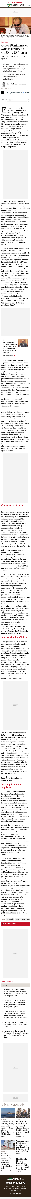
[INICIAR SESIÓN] (29, 5)
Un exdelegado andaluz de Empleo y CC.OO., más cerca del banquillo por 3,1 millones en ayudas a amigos (10, 348)
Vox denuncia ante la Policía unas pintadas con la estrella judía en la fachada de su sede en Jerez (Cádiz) (22, 1146)
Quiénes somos (10, 1186)
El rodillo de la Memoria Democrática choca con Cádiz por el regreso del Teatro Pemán (22, 1164)
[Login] (29, 5)
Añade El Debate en (16, 92)
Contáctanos (21, 1186)
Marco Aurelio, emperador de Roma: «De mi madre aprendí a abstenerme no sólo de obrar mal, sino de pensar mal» (15, 993)
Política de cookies (15, 1190)
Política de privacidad (19, 1188)
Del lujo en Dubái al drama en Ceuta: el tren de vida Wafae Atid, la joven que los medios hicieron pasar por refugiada (16, 1004)
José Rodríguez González (16, 84)
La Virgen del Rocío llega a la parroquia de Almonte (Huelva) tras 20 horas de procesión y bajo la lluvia (23, 1128)
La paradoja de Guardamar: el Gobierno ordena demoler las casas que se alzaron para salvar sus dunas (16, 1034)
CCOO (17, 919)
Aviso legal (7, 1188)
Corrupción (10, 919)
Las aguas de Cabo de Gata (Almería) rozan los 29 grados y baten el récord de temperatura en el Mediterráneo (7, 1128)
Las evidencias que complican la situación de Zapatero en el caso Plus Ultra (15, 1024)
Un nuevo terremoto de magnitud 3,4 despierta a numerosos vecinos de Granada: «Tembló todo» (7, 1161)
